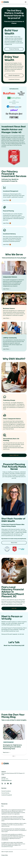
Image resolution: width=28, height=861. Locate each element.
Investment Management (6, 794)
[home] (5, 2)
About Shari (14, 542)
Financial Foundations (6, 791)
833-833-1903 (4, 779)
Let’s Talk (14, 608)
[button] (25, 2)
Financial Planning (5, 793)
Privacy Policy (4, 855)
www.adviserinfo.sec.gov (7, 846)
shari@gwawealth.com (6, 780)
